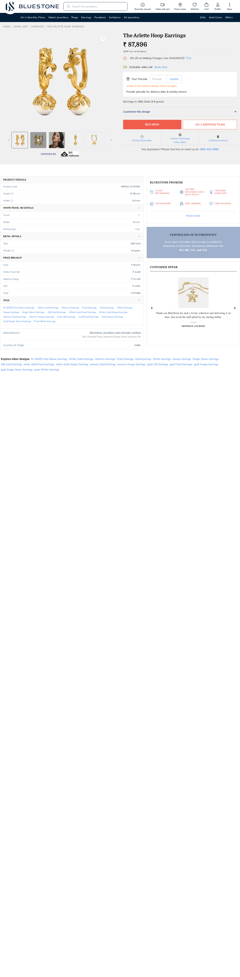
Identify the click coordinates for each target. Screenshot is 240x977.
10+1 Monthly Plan (210, 124)
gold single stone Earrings (17, 321)
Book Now (161, 67)
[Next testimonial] (235, 308)
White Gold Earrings (48, 307)
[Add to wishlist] (103, 38)
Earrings (86, 17)
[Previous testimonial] (152, 308)
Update (174, 79)
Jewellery (21, 26)
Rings (74, 17)
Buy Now (152, 124)
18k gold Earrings (56, 312)
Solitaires (115, 17)
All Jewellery (131, 17)
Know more (193, 215)
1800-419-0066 (208, 149)
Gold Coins (215, 17)
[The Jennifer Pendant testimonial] (193, 293)
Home (6, 26)
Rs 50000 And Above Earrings (19, 307)
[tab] (19, 140)
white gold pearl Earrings (82, 312)
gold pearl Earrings (89, 316)
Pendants (100, 17)
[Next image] (111, 140)
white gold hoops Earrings (113, 312)
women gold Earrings (14, 316)
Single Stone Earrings (33, 312)
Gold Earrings (107, 307)
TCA (188, 58)
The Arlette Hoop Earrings (65, 26)
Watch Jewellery (58, 17)
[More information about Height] (12, 193)
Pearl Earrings (89, 307)
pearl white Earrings (45, 321)
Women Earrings (70, 307)
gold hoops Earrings (112, 316)
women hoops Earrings (41, 316)
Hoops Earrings (11, 312)
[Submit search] (67, 6)
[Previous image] (8, 140)
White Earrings (124, 307)
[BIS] (70, 154)
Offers (229, 17)
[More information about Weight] (13, 250)
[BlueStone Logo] (32, 6)
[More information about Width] (11, 200)
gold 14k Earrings (66, 316)
